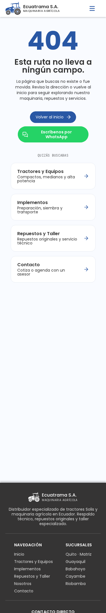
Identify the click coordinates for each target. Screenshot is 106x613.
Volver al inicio (50, 117)
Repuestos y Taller (32, 576)
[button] (92, 8)
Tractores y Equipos (33, 562)
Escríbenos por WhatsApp (56, 134)
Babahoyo (75, 569)
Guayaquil (75, 562)
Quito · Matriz (79, 554)
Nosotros (22, 584)
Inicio (19, 554)
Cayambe (75, 576)
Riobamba (76, 584)
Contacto (23, 591)
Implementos (27, 569)
